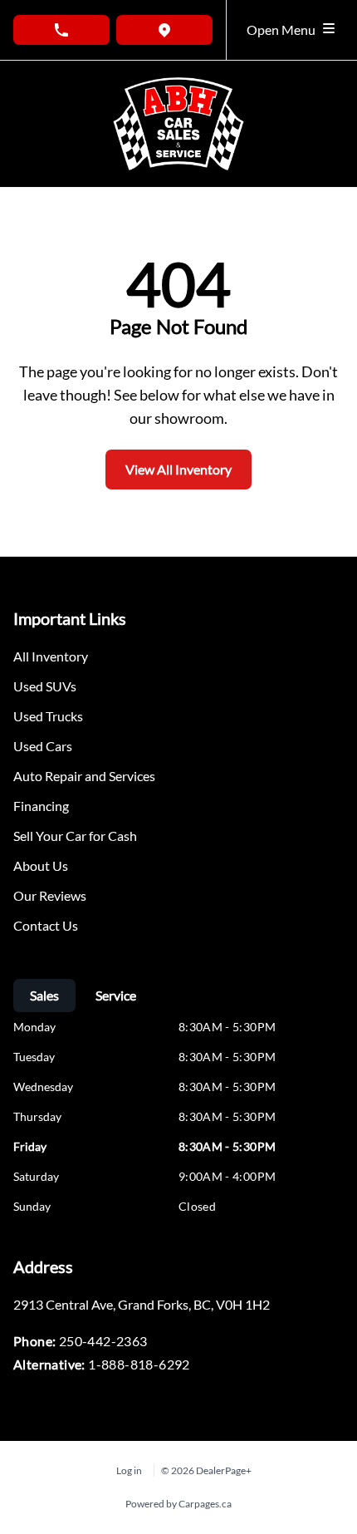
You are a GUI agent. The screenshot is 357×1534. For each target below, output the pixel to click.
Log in (129, 1470)
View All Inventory (178, 469)
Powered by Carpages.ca (178, 1503)
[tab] (44, 995)
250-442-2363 (103, 1341)
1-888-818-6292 (139, 1364)
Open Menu (283, 29)
